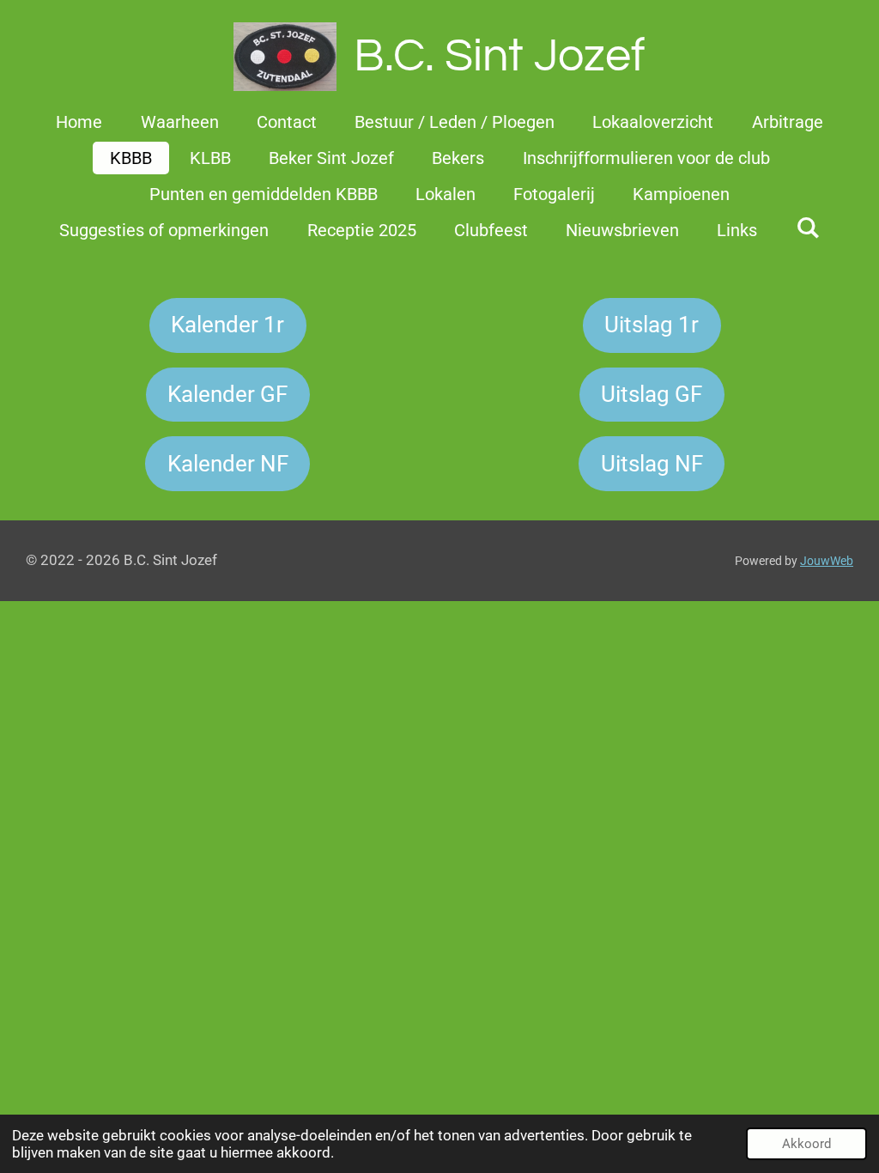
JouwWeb (826, 561)
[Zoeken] (808, 227)
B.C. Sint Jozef (500, 56)
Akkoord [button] (806, 1144)
